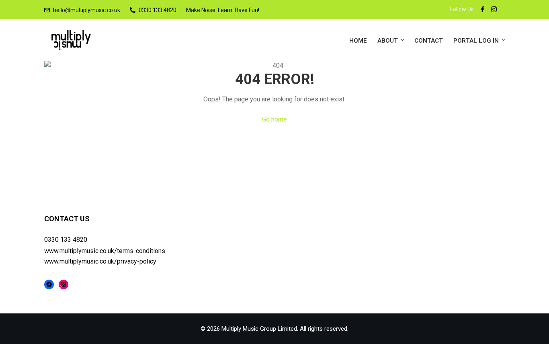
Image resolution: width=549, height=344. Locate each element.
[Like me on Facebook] (482, 10)
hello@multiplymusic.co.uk (86, 10)
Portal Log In (476, 40)
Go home (274, 119)
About (387, 40)
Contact (428, 40)
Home (358, 40)
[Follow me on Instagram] (494, 10)
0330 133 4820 (65, 239)
